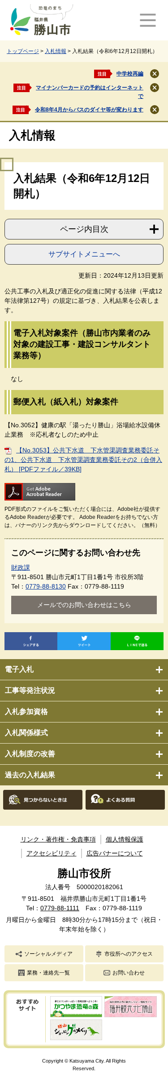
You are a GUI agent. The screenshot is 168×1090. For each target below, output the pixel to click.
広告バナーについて (114, 853)
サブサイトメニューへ (84, 254)
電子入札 (19, 669)
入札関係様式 (26, 732)
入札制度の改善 (30, 754)
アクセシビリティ (51, 853)
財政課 (20, 567)
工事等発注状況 (30, 690)
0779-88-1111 (59, 908)
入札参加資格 (26, 711)
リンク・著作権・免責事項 (58, 839)
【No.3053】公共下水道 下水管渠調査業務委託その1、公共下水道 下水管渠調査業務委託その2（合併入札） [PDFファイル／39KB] (83, 460)
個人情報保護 (124, 839)
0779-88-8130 (46, 586)
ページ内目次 (84, 229)
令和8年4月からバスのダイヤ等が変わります (89, 109)
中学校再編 (129, 74)
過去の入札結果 (30, 775)
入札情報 (55, 51)
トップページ (23, 51)
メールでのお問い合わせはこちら (84, 604)
